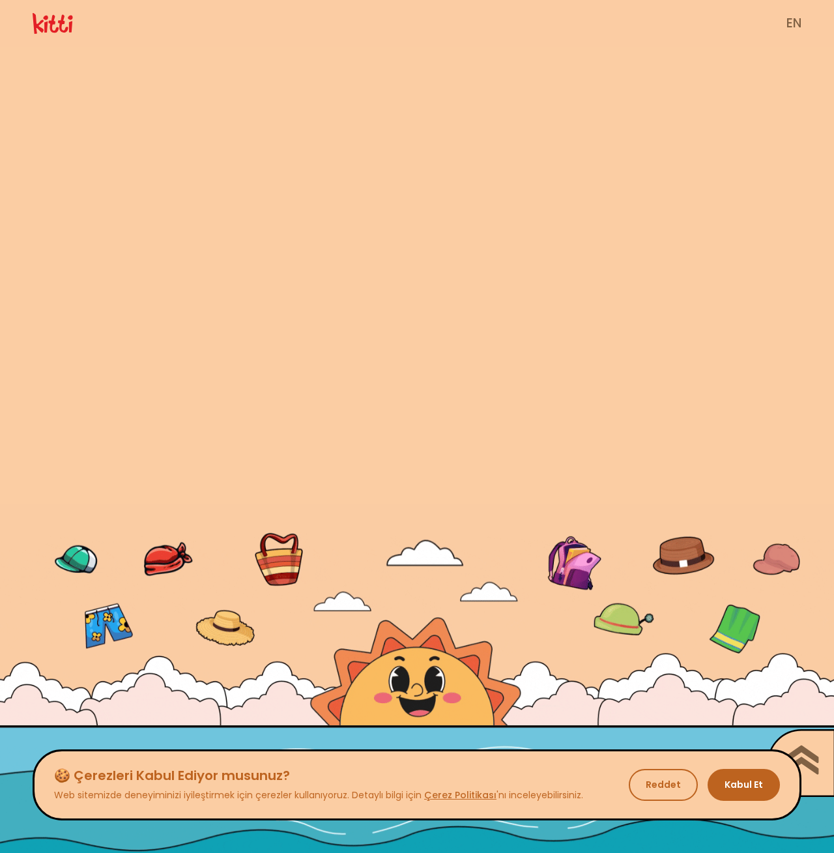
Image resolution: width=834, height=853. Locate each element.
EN (793, 23)
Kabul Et (744, 784)
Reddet (663, 784)
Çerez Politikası (460, 795)
